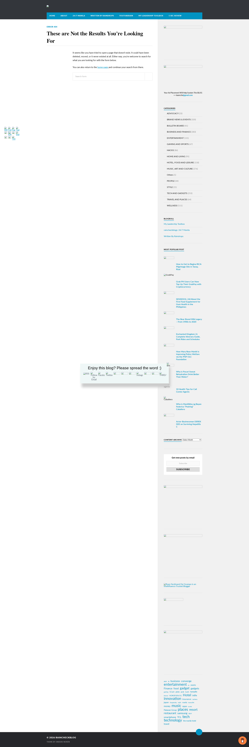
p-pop (190, 706)
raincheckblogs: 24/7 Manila (177, 230)
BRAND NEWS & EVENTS (179, 120)
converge (186, 681)
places (183, 709)
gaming (166, 692)
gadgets (195, 688)
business (175, 681)
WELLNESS (172, 206)
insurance (186, 699)
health (187, 692)
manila (184, 702)
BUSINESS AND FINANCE (179, 132)
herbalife (193, 692)
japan (166, 702)
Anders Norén (63, 742)
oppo (184, 706)
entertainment (175, 684)
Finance (168, 688)
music (176, 705)
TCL (179, 717)
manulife (191, 702)
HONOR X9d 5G (175, 695)
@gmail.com (188, 95)
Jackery (194, 699)
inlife (194, 695)
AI (168, 681)
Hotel (187, 695)
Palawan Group (170, 710)
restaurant (170, 713)
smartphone (170, 717)
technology (173, 720)
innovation (172, 698)
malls (179, 702)
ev (188, 685)
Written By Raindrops (102, 16)
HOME (52, 16)
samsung (182, 713)
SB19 (190, 713)
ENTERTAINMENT (175, 138)
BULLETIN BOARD (175, 126)
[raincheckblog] (124, 6)
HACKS (170, 150)
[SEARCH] (149, 76)
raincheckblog (66, 738)
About (64, 16)
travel (166, 724)
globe (178, 692)
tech (186, 716)
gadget (184, 688)
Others (170, 175)
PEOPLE (171, 181)
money (167, 706)
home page (103, 67)
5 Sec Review (175, 16)
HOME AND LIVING (176, 156)
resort (193, 709)
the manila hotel (189, 721)
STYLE (170, 187)
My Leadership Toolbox (151, 16)
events (193, 685)
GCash (172, 692)
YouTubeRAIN (126, 16)
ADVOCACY (172, 113)
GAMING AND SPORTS (178, 144)
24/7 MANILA (79, 16)
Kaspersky (173, 702)
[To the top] (199, 732)
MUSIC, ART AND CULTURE (180, 169)
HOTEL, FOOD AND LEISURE (180, 163)
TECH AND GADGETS (177, 193)
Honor (166, 695)
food (176, 688)
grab (182, 692)
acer (165, 681)
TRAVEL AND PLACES (177, 200)
